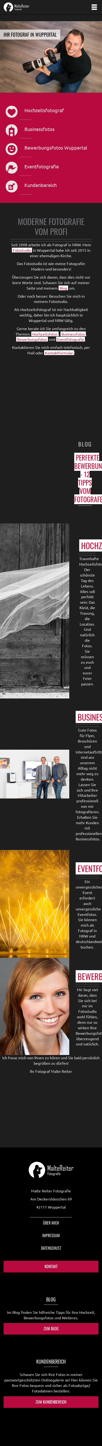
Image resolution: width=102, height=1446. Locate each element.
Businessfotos (39, 129)
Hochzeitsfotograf (44, 110)
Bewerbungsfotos (32, 339)
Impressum (51, 1235)
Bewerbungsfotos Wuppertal (55, 148)
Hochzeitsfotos (45, 333)
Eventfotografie (41, 166)
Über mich (51, 1223)
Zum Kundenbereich (51, 1402)
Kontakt (51, 1266)
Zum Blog (51, 1328)
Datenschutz (51, 1248)
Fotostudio (22, 250)
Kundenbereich (40, 185)
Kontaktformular (59, 352)
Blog (63, 288)
